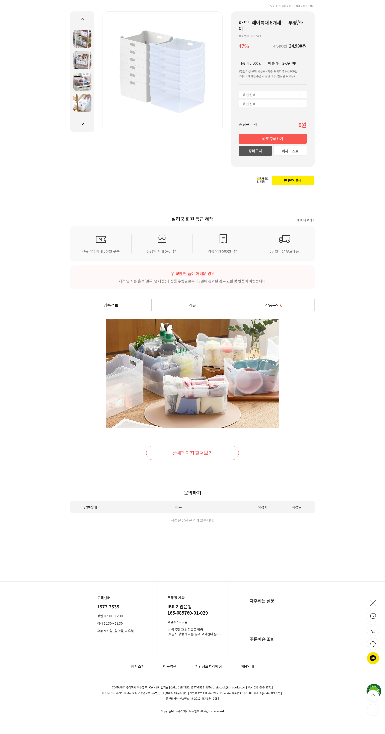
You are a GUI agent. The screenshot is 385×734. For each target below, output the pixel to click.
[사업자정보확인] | (272, 693)
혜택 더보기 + (306, 220)
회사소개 (137, 666)
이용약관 (169, 666)
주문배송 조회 (262, 639)
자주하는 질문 (262, 600)
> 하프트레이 (293, 6)
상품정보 (111, 305)
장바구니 (255, 150)
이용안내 (247, 666)
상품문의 (273, 305)
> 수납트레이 (279, 6)
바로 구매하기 (272, 138)
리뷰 (192, 305)
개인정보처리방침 (208, 666)
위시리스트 (290, 151)
